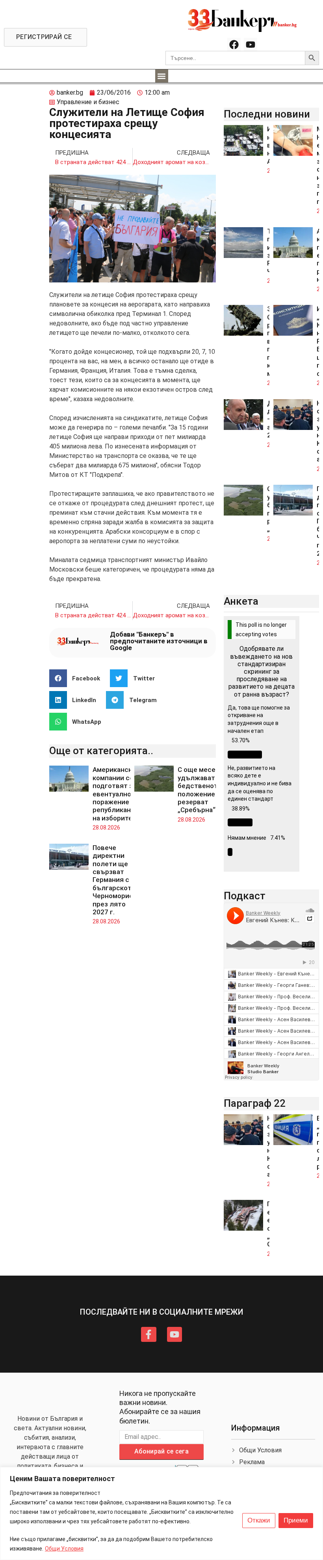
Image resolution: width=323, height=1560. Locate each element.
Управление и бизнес (88, 102)
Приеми (296, 1520)
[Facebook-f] (148, 1334)
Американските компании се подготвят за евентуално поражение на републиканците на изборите (120, 794)
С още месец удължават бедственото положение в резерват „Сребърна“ (200, 790)
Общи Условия (64, 1548)
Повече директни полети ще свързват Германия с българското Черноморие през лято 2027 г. (114, 880)
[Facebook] (234, 44)
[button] (161, 75)
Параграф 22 (255, 1103)
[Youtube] (250, 44)
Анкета (241, 601)
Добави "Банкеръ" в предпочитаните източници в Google (159, 641)
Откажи (258, 1520)
